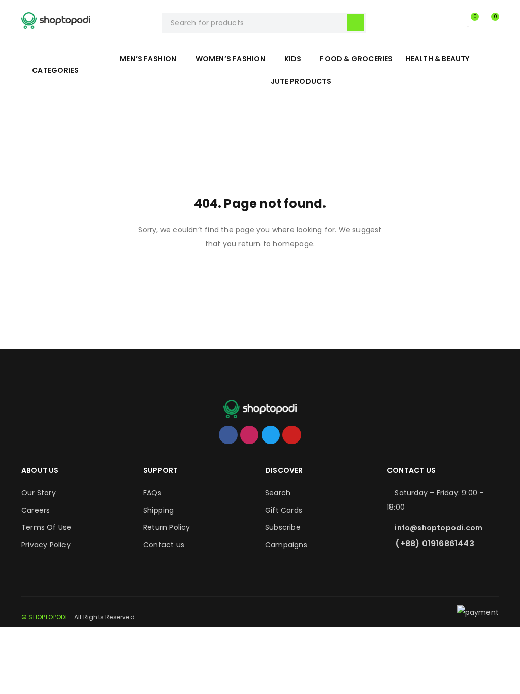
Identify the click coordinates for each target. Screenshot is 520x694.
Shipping (158, 510)
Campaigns (286, 545)
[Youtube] (291, 435)
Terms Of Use (46, 527)
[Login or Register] (448, 23)
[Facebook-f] (228, 435)
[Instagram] (249, 435)
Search (277, 493)
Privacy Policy (46, 545)
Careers (35, 510)
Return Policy (166, 527)
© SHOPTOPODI (44, 617)
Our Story (38, 493)
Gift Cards (283, 510)
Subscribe (283, 527)
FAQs (152, 493)
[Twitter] (271, 435)
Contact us (163, 545)
